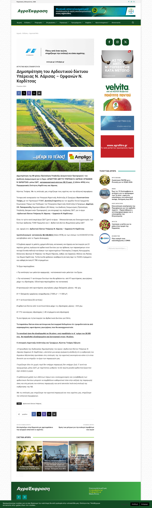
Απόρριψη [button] (144, 504)
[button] (132, 22)
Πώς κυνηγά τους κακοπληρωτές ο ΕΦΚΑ (121, 240)
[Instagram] (131, 1)
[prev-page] (18, 475)
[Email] (34, 93)
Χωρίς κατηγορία (81, 454)
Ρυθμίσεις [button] (125, 504)
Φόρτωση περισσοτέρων (116, 248)
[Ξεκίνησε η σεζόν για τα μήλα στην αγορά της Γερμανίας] (104, 225)
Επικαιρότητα (34, 67)
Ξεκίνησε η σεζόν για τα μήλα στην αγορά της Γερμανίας (121, 226)
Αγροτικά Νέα (33, 33)
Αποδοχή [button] (135, 504)
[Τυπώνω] (39, 93)
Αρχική (19, 33)
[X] (134, 1)
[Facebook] (128, 1)
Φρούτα (114, 221)
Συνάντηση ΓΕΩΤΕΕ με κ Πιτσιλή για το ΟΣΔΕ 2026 (29, 468)
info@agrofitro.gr (95, 492)
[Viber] (29, 93)
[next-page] (21, 475)
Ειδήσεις (25, 33)
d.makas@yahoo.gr (96, 490)
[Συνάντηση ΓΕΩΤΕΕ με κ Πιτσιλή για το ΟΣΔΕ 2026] (29, 456)
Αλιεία (55, 458)
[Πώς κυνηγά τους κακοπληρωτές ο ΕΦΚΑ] (104, 238)
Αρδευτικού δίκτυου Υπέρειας (32, 403)
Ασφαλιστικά (116, 236)
